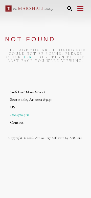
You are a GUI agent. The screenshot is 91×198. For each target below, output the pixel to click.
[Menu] (80, 8)
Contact (17, 122)
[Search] (69, 8)
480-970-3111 (19, 114)
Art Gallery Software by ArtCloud (59, 138)
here (28, 57)
